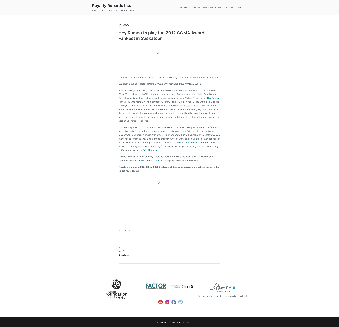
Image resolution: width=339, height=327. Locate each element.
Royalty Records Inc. (111, 5)
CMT (142, 127)
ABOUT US (185, 7)
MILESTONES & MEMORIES (207, 7)
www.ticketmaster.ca (149, 160)
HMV (148, 127)
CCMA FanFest (133, 105)
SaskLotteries (163, 127)
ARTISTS (229, 7)
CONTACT (242, 7)
